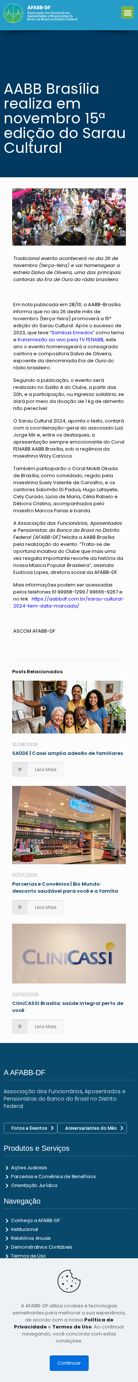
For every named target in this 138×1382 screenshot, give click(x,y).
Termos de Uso (28, 1255)
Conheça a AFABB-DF (35, 1220)
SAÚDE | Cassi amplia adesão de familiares (67, 753)
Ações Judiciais (29, 1167)
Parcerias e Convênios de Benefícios (53, 1176)
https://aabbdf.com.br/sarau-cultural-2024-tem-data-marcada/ (68, 602)
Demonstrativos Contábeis (41, 1247)
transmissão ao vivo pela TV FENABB (60, 339)
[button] (127, 12)
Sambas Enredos (72, 332)
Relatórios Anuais (31, 1238)
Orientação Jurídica (34, 1185)
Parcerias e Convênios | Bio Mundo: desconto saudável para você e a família (65, 887)
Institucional (24, 1229)
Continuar (69, 1362)
